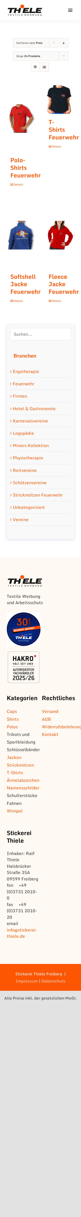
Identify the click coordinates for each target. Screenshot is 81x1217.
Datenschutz (53, 981)
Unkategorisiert (29, 507)
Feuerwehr (23, 383)
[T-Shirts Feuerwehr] (59, 99)
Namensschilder (23, 787)
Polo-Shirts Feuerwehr (25, 167)
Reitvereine (25, 470)
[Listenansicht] (44, 67)
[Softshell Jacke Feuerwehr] (21, 235)
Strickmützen (20, 764)
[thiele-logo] (25, 6)
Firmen (20, 395)
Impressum (27, 981)
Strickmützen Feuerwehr (38, 494)
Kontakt (50, 734)
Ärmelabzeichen (23, 780)
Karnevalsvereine (30, 420)
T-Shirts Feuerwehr (64, 129)
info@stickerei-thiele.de (22, 933)
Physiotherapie (28, 457)
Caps (12, 711)
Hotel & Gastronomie (34, 408)
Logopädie (23, 433)
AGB (46, 719)
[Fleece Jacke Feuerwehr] (59, 235)
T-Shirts (15, 772)
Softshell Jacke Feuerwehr (25, 284)
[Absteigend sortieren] (63, 42)
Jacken (14, 757)
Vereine (21, 519)
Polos (12, 726)
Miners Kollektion (31, 445)
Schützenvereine (30, 482)
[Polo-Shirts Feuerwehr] (21, 118)
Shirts (13, 719)
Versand (50, 711)
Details (17, 185)
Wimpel (14, 810)
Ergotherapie (26, 371)
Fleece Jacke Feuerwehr (64, 284)
